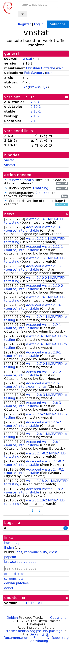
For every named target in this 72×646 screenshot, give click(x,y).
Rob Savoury (34, 73)
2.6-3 (35, 102)
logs (19, 552)
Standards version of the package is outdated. (35, 202)
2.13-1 (36, 111)
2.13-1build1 (32, 603)
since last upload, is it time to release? (35, 181)
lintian (9, 547)
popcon (10, 557)
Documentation (16, 638)
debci (8, 588)
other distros (14, 574)
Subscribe (58, 24)
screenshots (13, 578)
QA (45, 87)
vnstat (27, 59)
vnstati (9, 165)
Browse (35, 87)
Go (23, 14)
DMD (60, 68)
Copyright (58, 618)
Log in (39, 24)
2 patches (43, 193)
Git (24, 87)
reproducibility (35, 552)
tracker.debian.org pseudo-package (34, 631)
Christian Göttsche (40, 68)
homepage (12, 543)
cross (53, 552)
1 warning (40, 188)
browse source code (20, 562)
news (9, 214)
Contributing (38, 641)
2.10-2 (36, 107)
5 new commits (21, 180)
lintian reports (37, 188)
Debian (12, 618)
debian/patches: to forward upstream (35, 194)
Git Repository (57, 638)
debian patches (16, 583)
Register (24, 24)
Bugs (37, 638)
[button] (6, 180)
